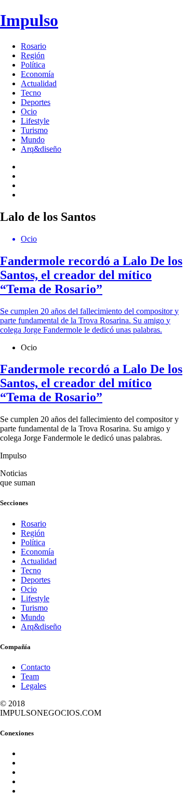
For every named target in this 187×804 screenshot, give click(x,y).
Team (30, 676)
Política (33, 64)
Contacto (35, 667)
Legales (33, 685)
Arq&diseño (41, 148)
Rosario (33, 46)
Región (33, 55)
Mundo (33, 139)
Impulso (29, 20)
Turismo (34, 130)
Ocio (29, 111)
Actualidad (39, 83)
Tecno (31, 92)
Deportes (35, 102)
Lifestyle (35, 120)
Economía (37, 74)
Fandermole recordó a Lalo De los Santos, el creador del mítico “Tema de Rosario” (91, 383)
